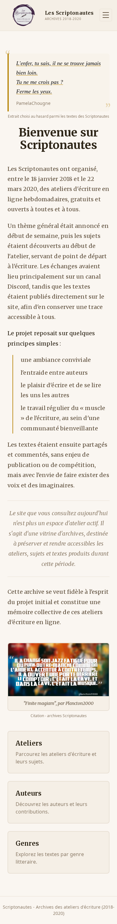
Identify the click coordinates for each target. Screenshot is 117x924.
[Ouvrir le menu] (106, 15)
